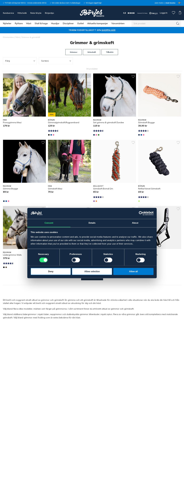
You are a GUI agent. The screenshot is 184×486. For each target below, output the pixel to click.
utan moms (159, 3)
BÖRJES (51, 120)
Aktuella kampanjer (97, 23)
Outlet (80, 23)
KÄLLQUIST (98, 186)
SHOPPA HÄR (108, 30)
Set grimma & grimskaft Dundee (108, 122)
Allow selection (92, 271)
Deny (50, 271)
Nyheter (7, 23)
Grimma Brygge (10, 188)
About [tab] (135, 223)
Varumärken (117, 23)
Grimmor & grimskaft (31, 37)
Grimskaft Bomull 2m (103, 188)
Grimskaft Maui (55, 188)
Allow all (133, 271)
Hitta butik (22, 13)
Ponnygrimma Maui (12, 122)
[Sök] (178, 23)
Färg (7, 61)
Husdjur (55, 23)
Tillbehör (110, 52)
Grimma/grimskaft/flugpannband (63, 122)
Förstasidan (8, 37)
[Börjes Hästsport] (92, 13)
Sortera (45, 61)
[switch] (76, 260)
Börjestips (49, 13)
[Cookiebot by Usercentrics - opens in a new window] (141, 213)
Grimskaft (91, 52)
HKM (5, 120)
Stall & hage (41, 23)
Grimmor (73, 52)
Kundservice (8, 13)
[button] (140, 13)
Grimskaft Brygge (146, 122)
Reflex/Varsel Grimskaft (149, 188)
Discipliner (68, 23)
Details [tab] (92, 223)
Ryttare (19, 23)
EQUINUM (97, 120)
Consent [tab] (49, 223)
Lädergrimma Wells (12, 255)
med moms (170, 3)
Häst (28, 23)
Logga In (163, 13)
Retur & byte (35, 13)
